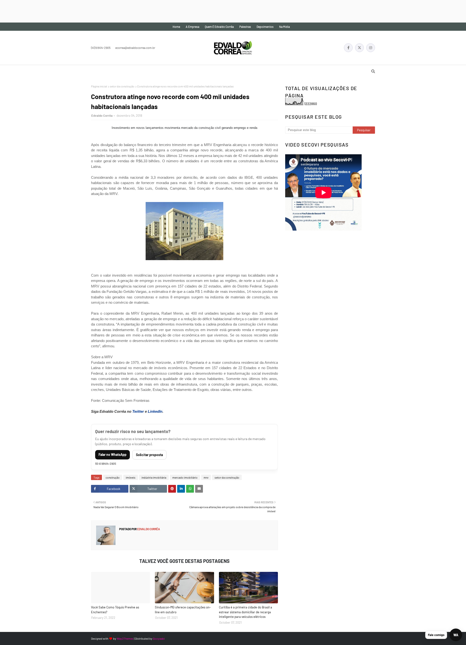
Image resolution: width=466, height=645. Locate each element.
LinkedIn (155, 411)
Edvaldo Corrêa (102, 115)
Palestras (245, 26)
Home (176, 26)
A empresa (192, 26)
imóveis (130, 477)
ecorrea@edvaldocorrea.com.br (135, 47)
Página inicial (99, 86)
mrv (206, 477)
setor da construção (122, 86)
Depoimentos (265, 26)
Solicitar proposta (149, 455)
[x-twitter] (359, 47)
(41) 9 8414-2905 (100, 47)
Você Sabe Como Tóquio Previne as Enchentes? (115, 609)
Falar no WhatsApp (112, 454)
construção (113, 477)
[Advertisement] (88, 11)
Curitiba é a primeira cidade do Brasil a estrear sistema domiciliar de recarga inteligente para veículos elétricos (245, 612)
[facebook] (348, 47)
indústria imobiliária (153, 477)
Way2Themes (125, 638)
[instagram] (370, 47)
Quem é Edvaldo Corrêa (219, 26)
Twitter (138, 411)
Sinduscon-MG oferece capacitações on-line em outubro (183, 609)
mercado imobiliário (185, 477)
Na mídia (284, 26)
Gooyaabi (159, 638)
